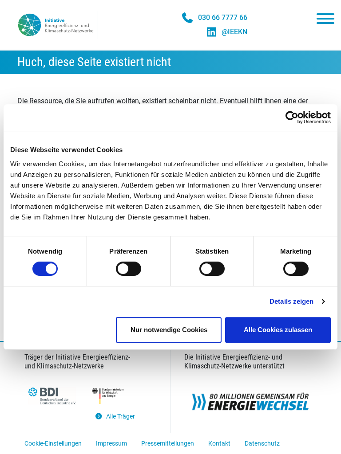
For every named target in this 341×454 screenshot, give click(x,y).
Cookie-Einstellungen (53, 443)
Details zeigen (291, 301)
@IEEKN (234, 31)
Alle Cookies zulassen (278, 329)
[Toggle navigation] (325, 20)
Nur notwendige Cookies (169, 329)
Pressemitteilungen (167, 443)
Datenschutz (262, 443)
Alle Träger (120, 416)
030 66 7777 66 (222, 17)
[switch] (128, 269)
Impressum (111, 443)
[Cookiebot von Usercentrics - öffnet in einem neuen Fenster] (292, 117)
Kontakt (219, 443)
